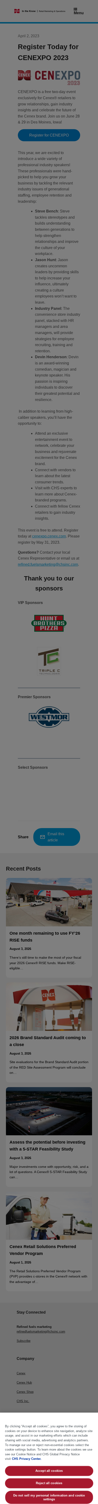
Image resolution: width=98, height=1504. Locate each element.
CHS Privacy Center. (26, 1459)
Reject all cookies (49, 1483)
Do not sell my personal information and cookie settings (49, 1497)
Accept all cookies (49, 1471)
